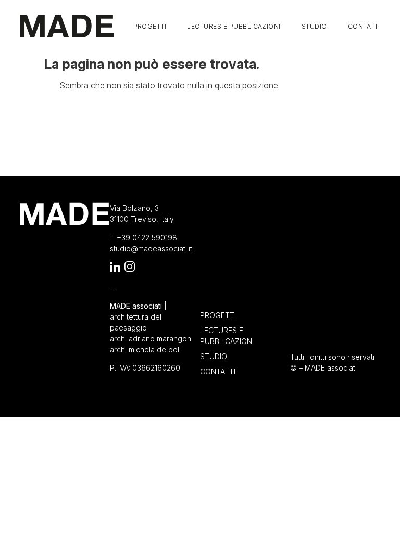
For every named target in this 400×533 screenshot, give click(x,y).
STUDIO (314, 26)
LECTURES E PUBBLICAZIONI (234, 26)
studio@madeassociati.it (151, 248)
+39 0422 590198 (147, 237)
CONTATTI (364, 26)
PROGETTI (150, 26)
